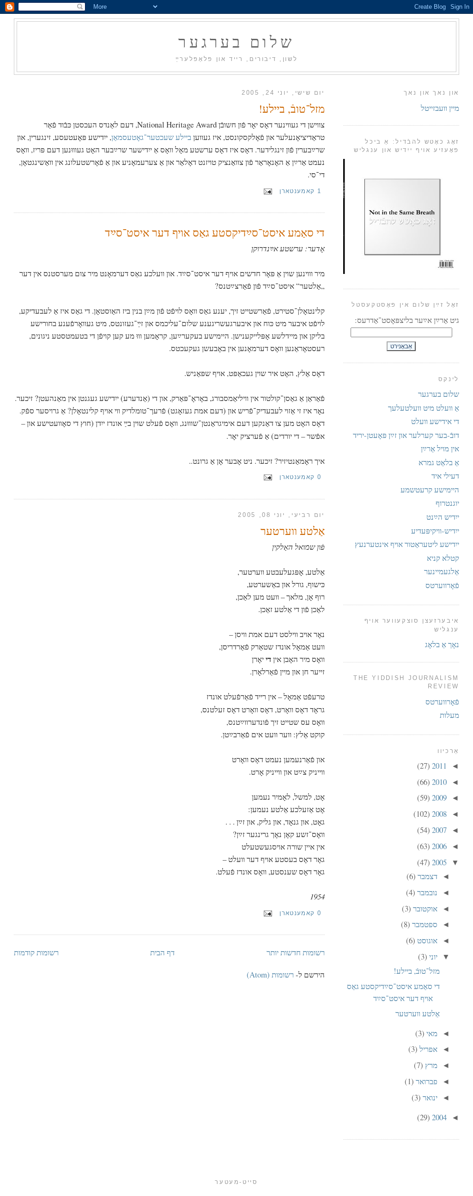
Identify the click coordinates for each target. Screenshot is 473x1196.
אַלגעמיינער (441, 571)
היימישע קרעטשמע (429, 489)
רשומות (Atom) (270, 974)
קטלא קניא (443, 557)
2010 (438, 782)
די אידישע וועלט (435, 421)
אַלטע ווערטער (293, 530)
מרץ (430, 1065)
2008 (438, 813)
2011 (438, 765)
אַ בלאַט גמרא (438, 462)
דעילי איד (445, 475)
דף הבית (162, 952)
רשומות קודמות (36, 952)
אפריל (427, 1049)
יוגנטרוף (447, 503)
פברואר (425, 1081)
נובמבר (426, 892)
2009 (438, 797)
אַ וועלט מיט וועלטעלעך (423, 407)
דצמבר (426, 876)
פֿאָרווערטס (442, 585)
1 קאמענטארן (300, 191)
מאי (430, 1033)
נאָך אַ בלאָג (442, 644)
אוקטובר (424, 908)
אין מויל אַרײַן (440, 448)
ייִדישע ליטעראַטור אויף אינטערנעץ (407, 544)
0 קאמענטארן (300, 477)
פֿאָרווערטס (442, 701)
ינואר (429, 1097)
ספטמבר (423, 924)
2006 (438, 846)
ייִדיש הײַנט (442, 516)
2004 (438, 1117)
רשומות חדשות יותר (296, 952)
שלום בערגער (236, 41)
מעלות (449, 715)
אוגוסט (426, 940)
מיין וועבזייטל (440, 108)
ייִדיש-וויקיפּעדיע (435, 530)
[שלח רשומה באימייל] (269, 191)
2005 (438, 862)
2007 (438, 830)
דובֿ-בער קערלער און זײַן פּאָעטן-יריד (406, 435)
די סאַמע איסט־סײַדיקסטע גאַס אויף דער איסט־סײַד (215, 232)
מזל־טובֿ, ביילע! (292, 108)
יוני (432, 956)
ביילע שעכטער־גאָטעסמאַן (151, 137)
